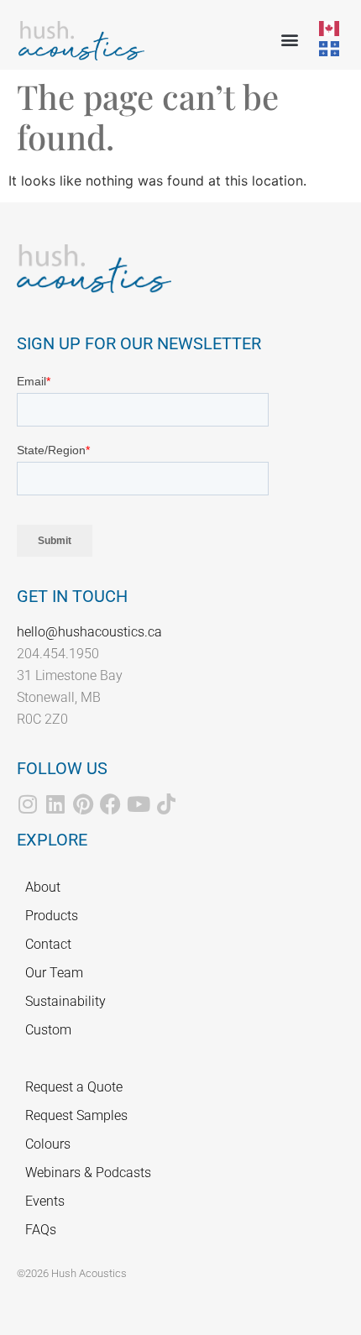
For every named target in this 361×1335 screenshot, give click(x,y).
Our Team (54, 973)
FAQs (40, 1230)
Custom (48, 1030)
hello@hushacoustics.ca (89, 632)
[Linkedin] (54, 803)
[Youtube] (138, 803)
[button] (289, 39)
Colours (48, 1144)
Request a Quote (74, 1087)
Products (51, 916)
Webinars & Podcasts (88, 1173)
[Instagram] (27, 803)
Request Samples (76, 1115)
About (42, 887)
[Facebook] (110, 803)
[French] (330, 47)
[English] (330, 26)
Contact (48, 944)
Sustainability (65, 1001)
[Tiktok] (165, 803)
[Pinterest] (82, 803)
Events (45, 1201)
